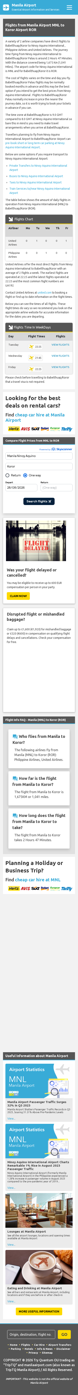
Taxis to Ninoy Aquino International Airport (35, 182)
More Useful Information (39, 1311)
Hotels (29, 1348)
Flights (25, 1344)
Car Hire (39, 1344)
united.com (44, 292)
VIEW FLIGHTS (60, 344)
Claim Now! (18, 596)
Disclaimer (63, 1348)
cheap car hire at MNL (38, 879)
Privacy (33, 1352)
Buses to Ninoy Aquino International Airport (36, 176)
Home (13, 1344)
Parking (16, 1348)
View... (11, 1118)
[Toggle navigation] (69, 7)
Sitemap (47, 1352)
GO (64, 1334)
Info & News (45, 1348)
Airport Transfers (59, 1344)
